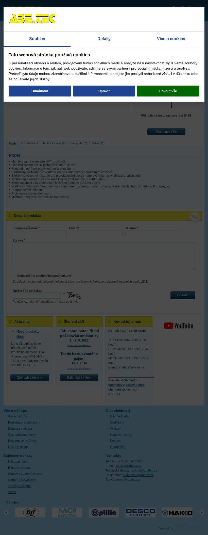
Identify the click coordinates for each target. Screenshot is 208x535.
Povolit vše (168, 91)
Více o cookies (171, 39)
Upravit (104, 91)
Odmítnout (39, 91)
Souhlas (37, 39)
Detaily (104, 39)
